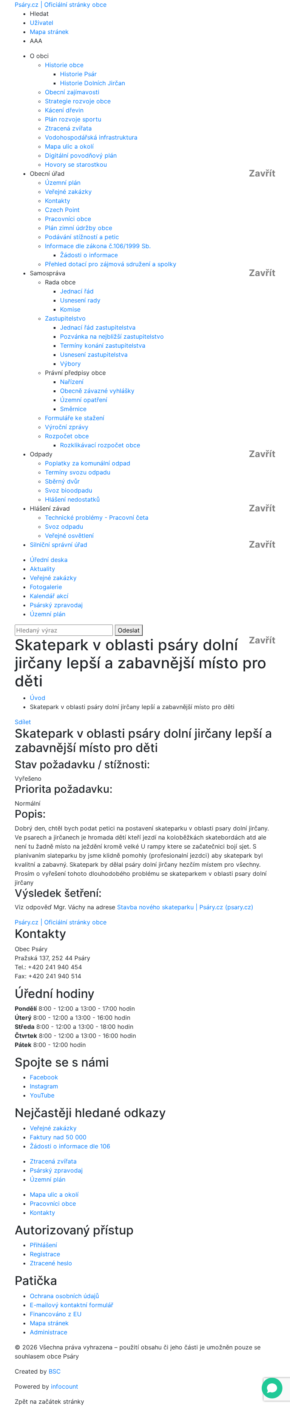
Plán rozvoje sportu (73, 119)
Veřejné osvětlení (69, 535)
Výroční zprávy (66, 427)
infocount (64, 1386)
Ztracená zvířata (68, 128)
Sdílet (23, 722)
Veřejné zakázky (68, 191)
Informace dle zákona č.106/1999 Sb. (98, 246)
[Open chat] (272, 1388)
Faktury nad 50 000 (58, 1137)
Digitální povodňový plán (81, 155)
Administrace (48, 1332)
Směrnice (73, 409)
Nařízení (71, 381)
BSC (55, 1371)
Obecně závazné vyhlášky (97, 390)
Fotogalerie (46, 587)
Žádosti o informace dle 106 (70, 1146)
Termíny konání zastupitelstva (102, 345)
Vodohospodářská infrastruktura (91, 137)
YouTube (42, 1095)
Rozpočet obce (67, 436)
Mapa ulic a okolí (69, 146)
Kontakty (57, 200)
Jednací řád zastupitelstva (98, 327)
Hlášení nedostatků (72, 499)
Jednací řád (77, 291)
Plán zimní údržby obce (78, 228)
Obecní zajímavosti (72, 92)
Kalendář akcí (49, 596)
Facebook (44, 1077)
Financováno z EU (56, 1314)
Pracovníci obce (68, 219)
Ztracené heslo (51, 1263)
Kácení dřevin (64, 110)
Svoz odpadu (64, 526)
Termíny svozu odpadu (77, 472)
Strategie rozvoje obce (78, 101)
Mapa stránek (49, 31)
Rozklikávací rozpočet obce (100, 445)
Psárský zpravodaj (56, 605)
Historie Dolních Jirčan (92, 83)
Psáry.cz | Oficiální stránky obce (60, 4)
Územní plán (62, 182)
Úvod (37, 697)
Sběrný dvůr (62, 481)
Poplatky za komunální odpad (87, 463)
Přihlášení (43, 1245)
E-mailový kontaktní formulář (71, 1305)
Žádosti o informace (89, 255)
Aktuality (42, 569)
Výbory (70, 363)
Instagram (44, 1086)
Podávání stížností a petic (82, 237)
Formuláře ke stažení (74, 418)
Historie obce (64, 65)
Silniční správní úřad (58, 544)
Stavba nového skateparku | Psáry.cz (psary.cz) (185, 907)
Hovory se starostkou (76, 164)
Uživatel (41, 22)
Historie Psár (78, 74)
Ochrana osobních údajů (64, 1296)
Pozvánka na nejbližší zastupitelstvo (112, 336)
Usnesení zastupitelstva (94, 354)
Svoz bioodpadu (68, 490)
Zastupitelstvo (65, 318)
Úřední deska (49, 559)
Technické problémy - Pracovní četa (96, 517)
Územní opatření (83, 400)
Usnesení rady (80, 300)
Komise (70, 309)
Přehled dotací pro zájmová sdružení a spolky (110, 264)
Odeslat (129, 630)
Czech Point (62, 209)
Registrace (45, 1254)
